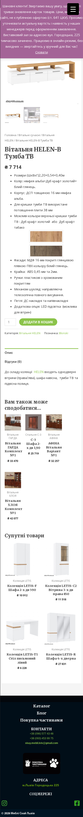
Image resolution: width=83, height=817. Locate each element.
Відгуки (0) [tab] (13, 361)
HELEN (39, 372)
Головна (10, 135)
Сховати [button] (41, 52)
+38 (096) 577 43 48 (41, 733)
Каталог (41, 706)
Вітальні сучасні (29, 135)
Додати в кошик (38, 322)
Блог (41, 713)
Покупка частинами (41, 720)
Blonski (63, 333)
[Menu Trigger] (73, 9)
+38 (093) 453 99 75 (41, 738)
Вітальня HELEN (29, 333)
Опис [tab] (9, 352)
